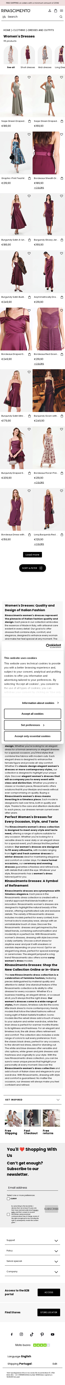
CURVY (13, 1199)
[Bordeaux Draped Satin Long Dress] (16, 329)
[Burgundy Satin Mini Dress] (16, 390)
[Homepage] (16, 10)
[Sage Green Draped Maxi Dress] (16, 95)
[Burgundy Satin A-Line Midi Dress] (16, 214)
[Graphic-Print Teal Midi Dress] (16, 153)
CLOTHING (19, 30)
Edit (55, 1363)
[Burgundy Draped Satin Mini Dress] (16, 447)
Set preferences (30, 724)
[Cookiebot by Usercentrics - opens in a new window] (46, 646)
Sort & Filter (29, 568)
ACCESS (49, 1292)
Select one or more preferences (21, 1195)
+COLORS (39, 187)
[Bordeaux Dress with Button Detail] (16, 509)
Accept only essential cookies (32, 736)
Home (6, 30)
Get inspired (14, 1099)
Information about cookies (38, 702)
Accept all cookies (32, 713)
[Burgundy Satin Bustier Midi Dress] (16, 271)
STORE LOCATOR (48, 1312)
